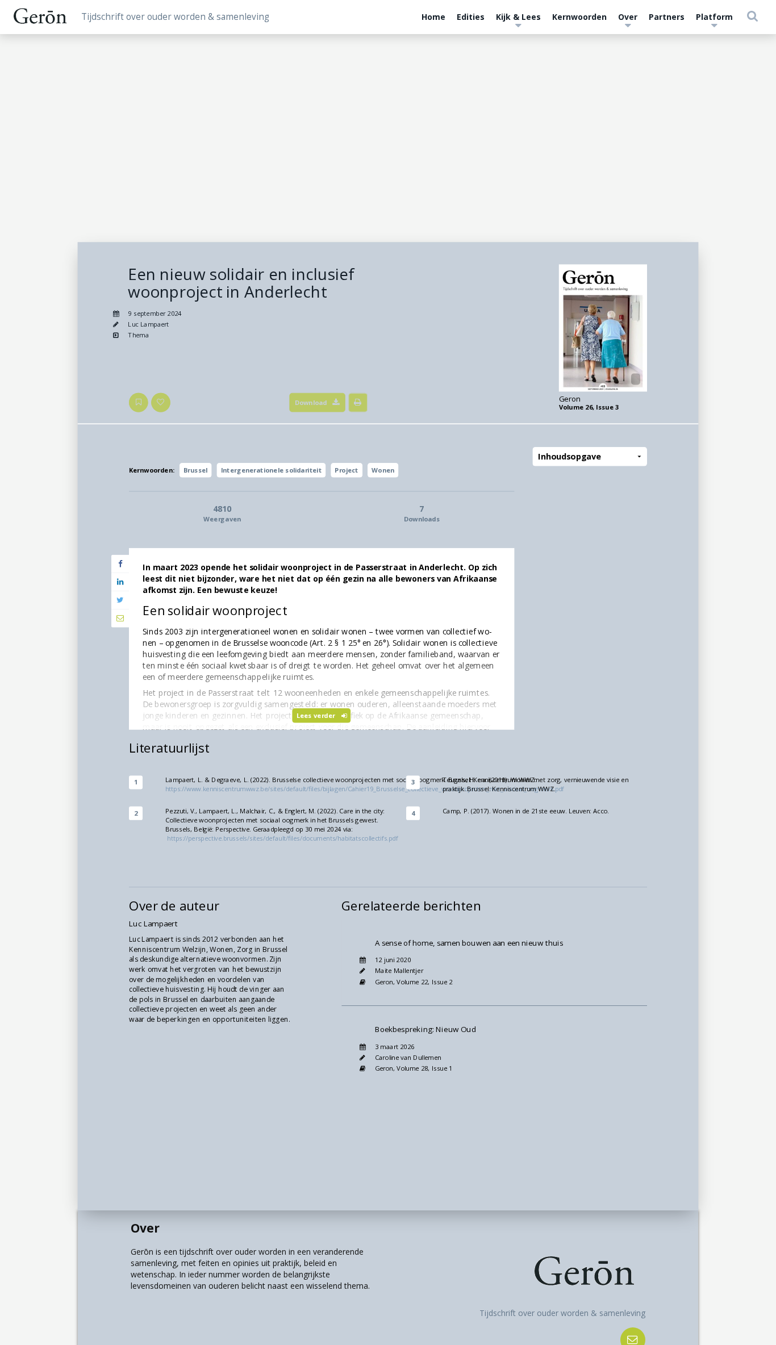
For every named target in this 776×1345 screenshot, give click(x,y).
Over (627, 16)
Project (346, 470)
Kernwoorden (579, 16)
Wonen (383, 470)
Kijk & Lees (518, 16)
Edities (471, 16)
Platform (714, 16)
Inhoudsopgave (569, 457)
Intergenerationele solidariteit (271, 470)
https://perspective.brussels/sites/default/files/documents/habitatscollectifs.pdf (282, 838)
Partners (667, 16)
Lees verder (317, 715)
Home (433, 16)
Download (311, 402)
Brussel (195, 470)
